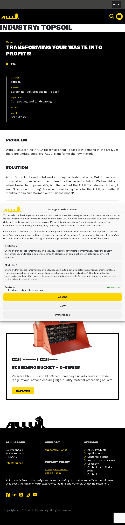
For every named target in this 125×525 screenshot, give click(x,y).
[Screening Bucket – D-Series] (62, 333)
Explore (23, 390)
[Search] (112, 16)
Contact (92, 474)
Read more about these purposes (26, 290)
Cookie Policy (53, 472)
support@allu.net (56, 449)
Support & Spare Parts (101, 460)
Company (93, 463)
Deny (63, 305)
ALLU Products (96, 449)
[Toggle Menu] (119, 16)
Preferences (62, 314)
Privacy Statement (56, 469)
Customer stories (98, 456)
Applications (95, 453)
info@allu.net (14, 462)
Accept (62, 296)
